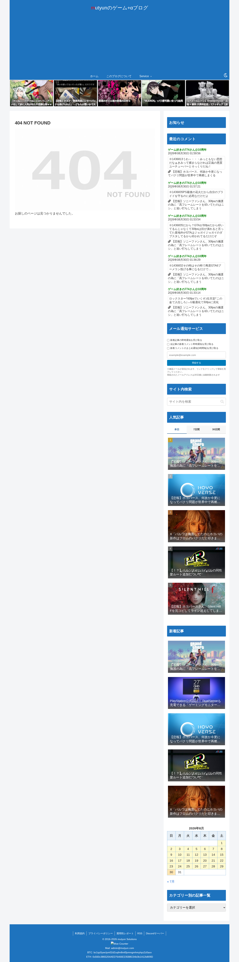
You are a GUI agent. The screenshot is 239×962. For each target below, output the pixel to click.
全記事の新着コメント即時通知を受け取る (191, 344)
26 (196, 866)
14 (213, 854)
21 (213, 860)
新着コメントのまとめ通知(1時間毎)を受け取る (194, 348)
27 (205, 866)
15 (221, 854)
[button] (222, 402)
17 (179, 860)
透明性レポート (125, 933)
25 (188, 866)
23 (171, 866)
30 (171, 872)
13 (205, 854)
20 (205, 860)
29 (221, 866)
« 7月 (171, 881)
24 (179, 866)
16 (171, 860)
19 (196, 860)
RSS (139, 933)
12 (196, 854)
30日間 (216, 429)
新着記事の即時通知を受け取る (186, 340)
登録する (196, 362)
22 (221, 860)
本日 (176, 429)
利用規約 (80, 933)
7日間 (196, 429)
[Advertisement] (119, 46)
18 (188, 860)
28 (213, 866)
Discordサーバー (155, 933)
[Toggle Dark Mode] (226, 75)
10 (179, 854)
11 (188, 854)
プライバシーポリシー (100, 933)
